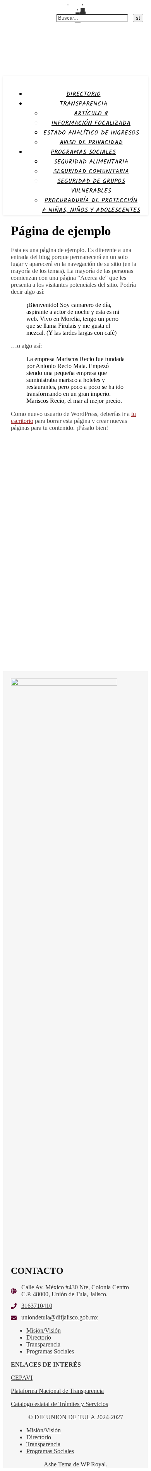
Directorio (83, 94)
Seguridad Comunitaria (91, 171)
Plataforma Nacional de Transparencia (57, 1390)
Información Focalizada (90, 123)
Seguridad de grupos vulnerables (91, 186)
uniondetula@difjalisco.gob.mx (59, 1317)
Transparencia (83, 104)
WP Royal (93, 1464)
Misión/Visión (43, 1330)
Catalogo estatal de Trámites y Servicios (59, 1404)
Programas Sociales (83, 152)
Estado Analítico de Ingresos (91, 133)
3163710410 (36, 1305)
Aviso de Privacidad (91, 142)
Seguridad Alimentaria (91, 162)
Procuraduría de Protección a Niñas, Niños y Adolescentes (91, 205)
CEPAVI (22, 1377)
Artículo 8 (91, 113)
